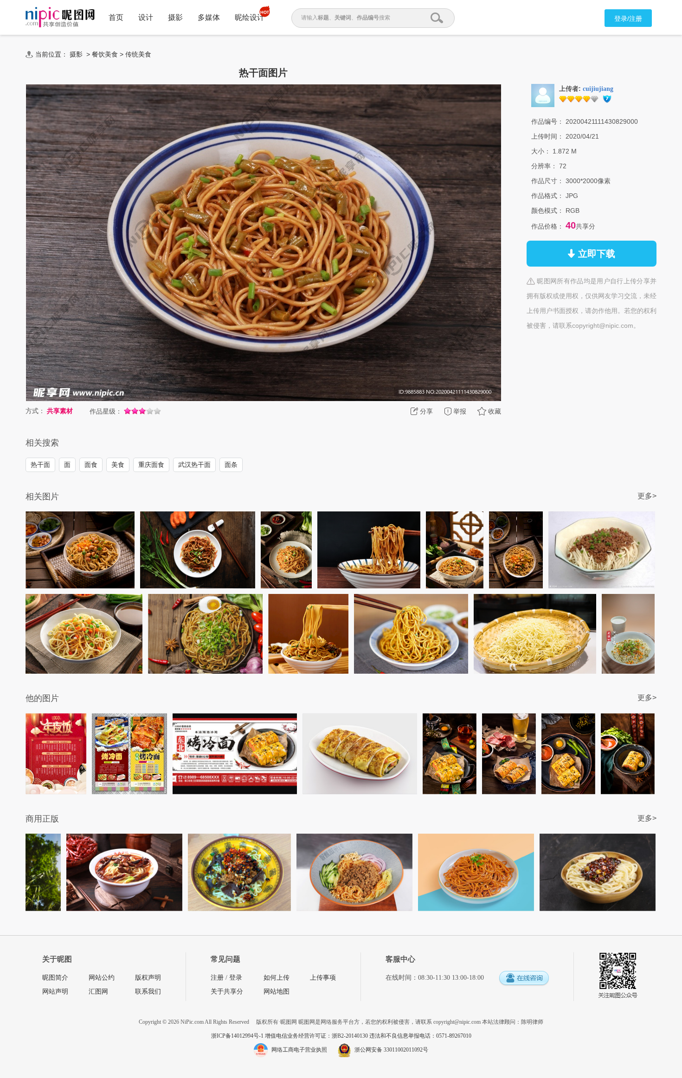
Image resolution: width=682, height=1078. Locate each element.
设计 (145, 17)
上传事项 (323, 977)
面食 (90, 464)
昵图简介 (55, 977)
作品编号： (547, 121)
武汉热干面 (194, 464)
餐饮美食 (105, 54)
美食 (117, 464)
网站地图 (277, 991)
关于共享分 (227, 991)
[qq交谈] (524, 978)
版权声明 (148, 977)
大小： (541, 151)
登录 (235, 977)
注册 (217, 977)
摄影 (175, 17)
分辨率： (544, 166)
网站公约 (102, 977)
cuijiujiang (598, 88)
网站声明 (55, 991)
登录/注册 (628, 18)
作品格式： (547, 195)
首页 (116, 17)
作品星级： (106, 411)
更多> (646, 496)
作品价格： (547, 226)
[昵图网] (60, 17)
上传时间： (547, 136)
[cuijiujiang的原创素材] (542, 95)
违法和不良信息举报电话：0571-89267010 (420, 1036)
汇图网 (98, 991)
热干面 (40, 464)
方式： (35, 411)
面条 (231, 464)
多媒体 (209, 17)
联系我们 (148, 991)
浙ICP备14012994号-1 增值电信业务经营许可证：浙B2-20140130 (290, 1036)
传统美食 (138, 54)
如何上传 (277, 977)
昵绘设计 (249, 17)
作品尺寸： (547, 181)
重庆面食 (151, 464)
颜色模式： (547, 210)
